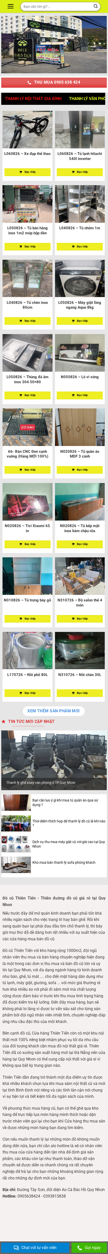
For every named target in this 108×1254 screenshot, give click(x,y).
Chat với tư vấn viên (39, 1247)
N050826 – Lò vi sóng (80, 377)
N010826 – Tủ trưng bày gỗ (27, 600)
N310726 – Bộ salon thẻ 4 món (80, 602)
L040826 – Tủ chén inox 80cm (27, 305)
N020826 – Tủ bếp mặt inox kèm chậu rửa (79, 528)
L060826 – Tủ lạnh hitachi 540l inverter (80, 156)
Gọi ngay (93, 1247)
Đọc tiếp (30, 172)
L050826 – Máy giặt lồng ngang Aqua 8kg (79, 305)
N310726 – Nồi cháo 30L (79, 674)
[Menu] (11, 6)
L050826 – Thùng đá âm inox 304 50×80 (27, 379)
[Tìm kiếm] (95, 6)
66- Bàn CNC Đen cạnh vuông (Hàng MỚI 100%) (27, 454)
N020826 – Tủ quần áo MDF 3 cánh (79, 454)
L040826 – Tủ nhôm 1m (79, 228)
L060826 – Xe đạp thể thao (27, 153)
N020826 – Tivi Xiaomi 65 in (27, 528)
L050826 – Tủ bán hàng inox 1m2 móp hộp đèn (27, 230)
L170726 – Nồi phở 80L (27, 674)
